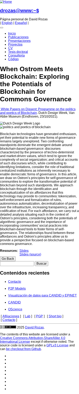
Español (21, 23)
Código (13, 59)
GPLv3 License (57, 345)
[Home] (6, 1)
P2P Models (17, 288)
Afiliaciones (10, 316)
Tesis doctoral (18, 51)
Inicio (12, 33)
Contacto (14, 281)
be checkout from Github (23, 349)
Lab (27, 316)
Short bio (55, 316)
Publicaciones (18, 37)
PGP (39, 316)
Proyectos (15, 44)
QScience (15, 309)
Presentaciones (19, 41)
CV (10, 48)
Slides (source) (30, 254)
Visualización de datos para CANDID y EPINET (42, 295)
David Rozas (34, 327)
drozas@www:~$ (19, 10)
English (7, 23)
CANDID (14, 302)
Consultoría (16, 55)
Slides (24, 250)
